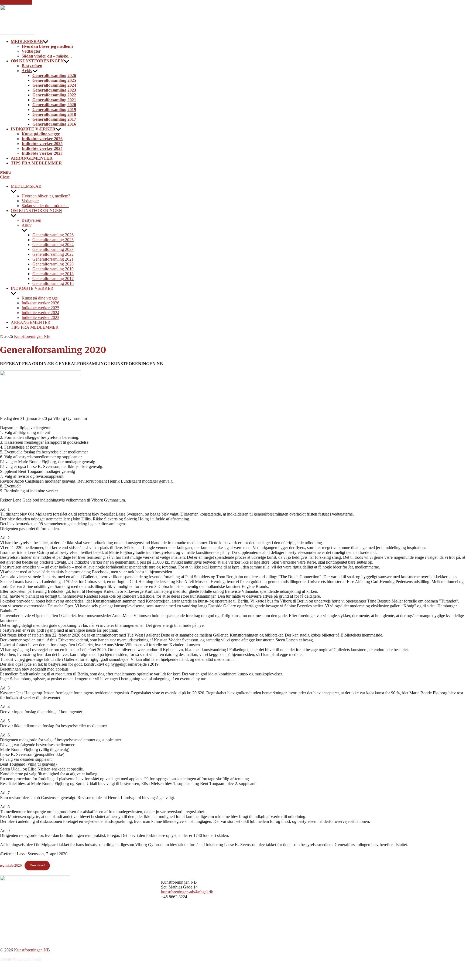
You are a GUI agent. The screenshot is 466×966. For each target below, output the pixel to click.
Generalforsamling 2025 (54, 80)
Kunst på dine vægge (41, 134)
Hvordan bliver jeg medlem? (48, 46)
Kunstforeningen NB (32, 336)
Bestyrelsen (32, 65)
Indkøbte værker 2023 (42, 153)
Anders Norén (30, 959)
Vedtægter (31, 51)
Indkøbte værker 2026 (42, 138)
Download (37, 865)
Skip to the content (16, 2)
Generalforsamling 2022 (54, 95)
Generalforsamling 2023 (54, 90)
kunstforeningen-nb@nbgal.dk (187, 892)
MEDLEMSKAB (27, 41)
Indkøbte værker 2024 (42, 148)
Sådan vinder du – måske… (47, 56)
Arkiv (27, 70)
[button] (233, 172)
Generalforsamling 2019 (54, 109)
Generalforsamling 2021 (54, 99)
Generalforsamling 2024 (54, 85)
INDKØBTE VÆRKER (33, 129)
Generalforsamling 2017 (54, 119)
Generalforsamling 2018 (54, 114)
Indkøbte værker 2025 (42, 143)
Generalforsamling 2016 (54, 124)
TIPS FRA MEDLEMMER (36, 163)
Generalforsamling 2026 (54, 75)
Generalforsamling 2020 (54, 104)
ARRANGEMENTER (32, 158)
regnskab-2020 (11, 865)
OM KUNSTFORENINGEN (37, 61)
